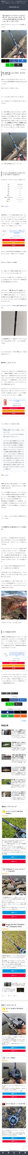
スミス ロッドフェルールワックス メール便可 (17, 400)
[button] (18, 65)
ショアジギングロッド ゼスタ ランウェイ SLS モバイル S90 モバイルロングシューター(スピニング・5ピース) (17, 654)
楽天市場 (13, 245)
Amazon (13, 242)
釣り (9, 693)
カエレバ (19, 235)
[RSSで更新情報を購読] (20, 715)
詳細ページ (14, 857)
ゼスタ (6, 206)
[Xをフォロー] (20, 712)
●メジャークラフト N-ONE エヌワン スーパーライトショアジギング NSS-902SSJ (17, 232)
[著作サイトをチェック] (7, 712)
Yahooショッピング (13, 408)
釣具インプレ (15, 693)
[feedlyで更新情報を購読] (7, 715)
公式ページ (14, 861)
